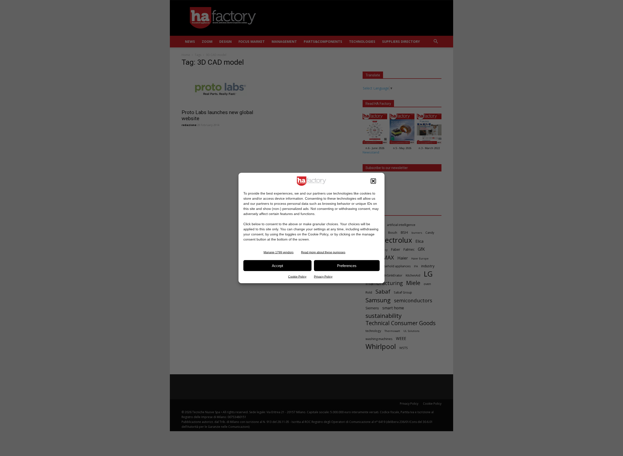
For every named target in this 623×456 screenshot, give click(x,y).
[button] (373, 181)
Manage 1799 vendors (278, 252)
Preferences (347, 265)
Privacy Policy (323, 276)
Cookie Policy (297, 276)
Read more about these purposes (323, 252)
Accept (277, 265)
